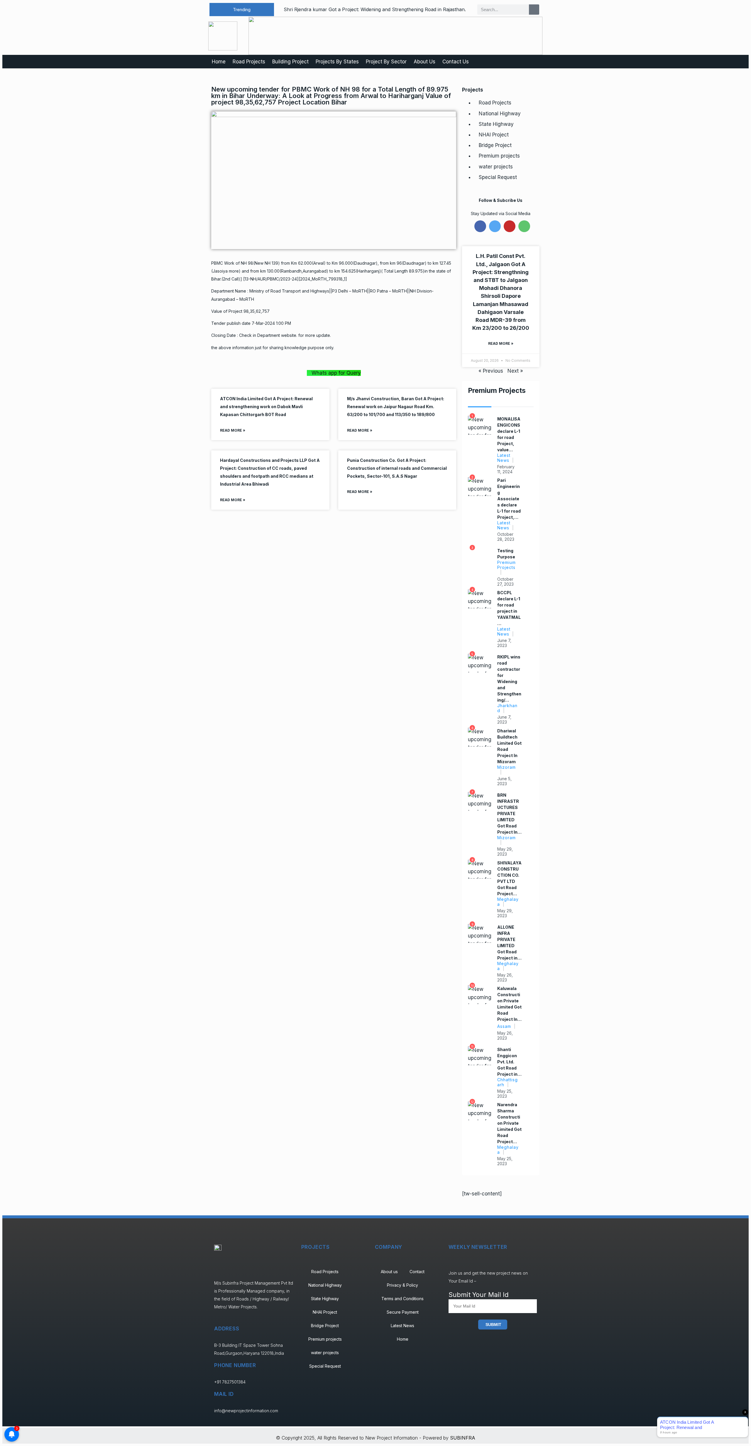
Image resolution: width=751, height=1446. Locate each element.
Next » (515, 371)
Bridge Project (495, 145)
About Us (424, 62)
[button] (241, 9)
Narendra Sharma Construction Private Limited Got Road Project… (509, 1123)
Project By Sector (386, 62)
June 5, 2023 (504, 781)
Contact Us (455, 62)
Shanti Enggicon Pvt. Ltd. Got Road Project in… (509, 1062)
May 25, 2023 (504, 1094)
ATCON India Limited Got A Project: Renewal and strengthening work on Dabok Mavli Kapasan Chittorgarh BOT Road (266, 406)
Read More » (232, 430)
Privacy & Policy (402, 1285)
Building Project (290, 62)
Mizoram (506, 767)
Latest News (503, 458)
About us (389, 1271)
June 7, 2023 (504, 643)
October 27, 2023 (505, 582)
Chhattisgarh (507, 1082)
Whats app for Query (336, 373)
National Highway (500, 113)
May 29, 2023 (505, 852)
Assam (504, 1026)
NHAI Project (494, 135)
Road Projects (249, 62)
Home (219, 62)
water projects (496, 167)
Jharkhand (507, 708)
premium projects (506, 565)
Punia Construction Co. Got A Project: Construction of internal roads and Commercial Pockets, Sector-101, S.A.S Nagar (397, 468)
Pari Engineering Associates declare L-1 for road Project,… (509, 499)
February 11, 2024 (506, 469)
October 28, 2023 (505, 537)
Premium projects (499, 156)
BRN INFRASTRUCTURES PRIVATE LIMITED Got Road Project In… (509, 814)
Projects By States (337, 62)
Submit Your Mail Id (479, 1294)
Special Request (498, 177)
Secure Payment (403, 1312)
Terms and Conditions (402, 1298)
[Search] (534, 9)
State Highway (496, 124)
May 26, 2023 (505, 977)
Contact (417, 1271)
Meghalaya (508, 902)
